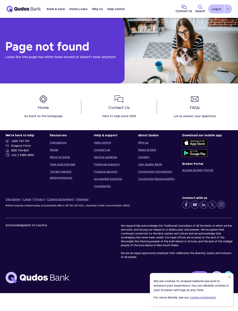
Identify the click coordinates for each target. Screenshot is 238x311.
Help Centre (116, 9)
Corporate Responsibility (156, 178)
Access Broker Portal (197, 170)
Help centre (102, 142)
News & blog (147, 149)
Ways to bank (60, 157)
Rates (54, 149)
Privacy (39, 199)
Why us (143, 142)
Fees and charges (62, 164)
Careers (143, 157)
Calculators (58, 142)
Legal (27, 199)
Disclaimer (13, 199)
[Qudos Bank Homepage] (24, 9)
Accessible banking (108, 178)
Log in (216, 9)
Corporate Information (155, 171)
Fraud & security (106, 171)
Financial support (107, 164)
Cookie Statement (60, 199)
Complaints (102, 186)
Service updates (105, 157)
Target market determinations (61, 174)
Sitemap (82, 199)
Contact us (102, 149)
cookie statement (203, 297)
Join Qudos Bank (150, 164)
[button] (56, 9)
